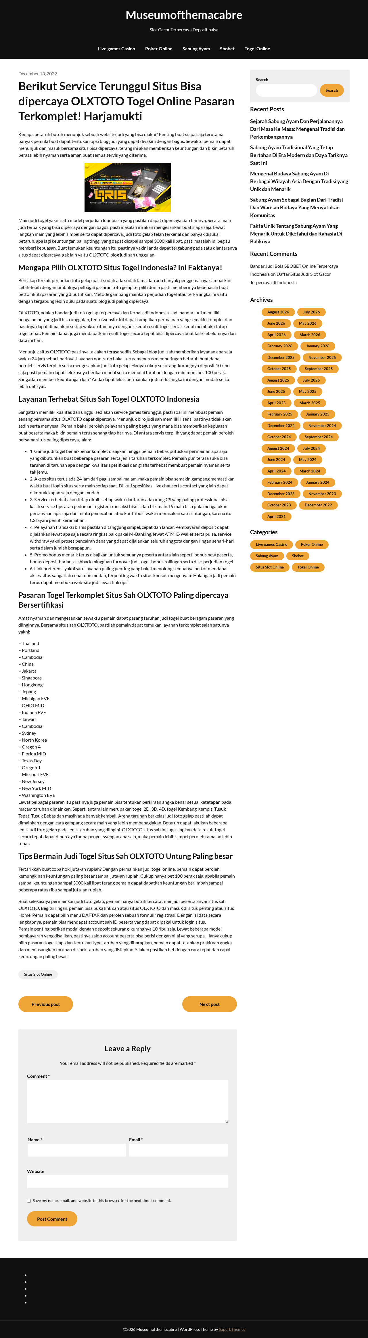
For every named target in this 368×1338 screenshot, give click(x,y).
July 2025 (311, 380)
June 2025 (276, 391)
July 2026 (311, 312)
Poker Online (158, 48)
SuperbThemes (232, 1329)
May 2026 (308, 323)
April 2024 (276, 471)
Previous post (46, 1004)
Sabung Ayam (196, 48)
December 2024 (281, 425)
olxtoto (37, 1274)
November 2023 (322, 493)
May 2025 (308, 391)
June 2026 (276, 323)
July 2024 (311, 448)
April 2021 (276, 516)
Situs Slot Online (38, 974)
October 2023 (279, 505)
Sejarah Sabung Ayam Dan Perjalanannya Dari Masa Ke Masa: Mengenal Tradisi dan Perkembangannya (297, 129)
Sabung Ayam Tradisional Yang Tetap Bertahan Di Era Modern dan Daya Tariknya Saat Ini (299, 155)
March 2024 (310, 471)
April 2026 (276, 334)
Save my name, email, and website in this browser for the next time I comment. (102, 1200)
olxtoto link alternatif (51, 1295)
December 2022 (318, 505)
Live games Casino (116, 48)
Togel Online (257, 48)
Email (136, 1139)
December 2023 (281, 493)
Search (262, 79)
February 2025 (279, 414)
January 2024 (317, 482)
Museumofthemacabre (184, 15)
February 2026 (279, 346)
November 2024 (322, 425)
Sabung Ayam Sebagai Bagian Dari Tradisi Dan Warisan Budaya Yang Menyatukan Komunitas (296, 207)
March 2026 (310, 334)
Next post (210, 1004)
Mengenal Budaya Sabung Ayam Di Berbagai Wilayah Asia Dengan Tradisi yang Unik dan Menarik (299, 181)
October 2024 (279, 436)
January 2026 (317, 346)
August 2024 (278, 448)
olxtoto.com (42, 1302)
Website (36, 1171)
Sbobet (227, 48)
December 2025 (281, 357)
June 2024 (276, 459)
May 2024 (308, 459)
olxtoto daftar (43, 1288)
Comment (38, 1076)
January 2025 (317, 414)
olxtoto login (42, 1281)
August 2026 (278, 312)
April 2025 (276, 403)
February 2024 (279, 482)
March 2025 (310, 403)
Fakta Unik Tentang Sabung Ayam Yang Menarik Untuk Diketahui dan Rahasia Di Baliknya (296, 233)
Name (35, 1139)
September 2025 (319, 368)
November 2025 (322, 357)
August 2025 (278, 380)
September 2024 (319, 436)
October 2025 (279, 368)
